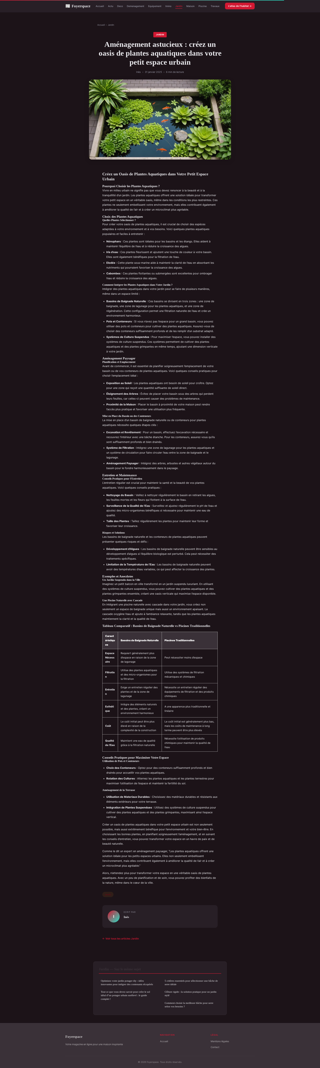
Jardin (178, 6)
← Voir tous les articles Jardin (120, 938)
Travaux (215, 6)
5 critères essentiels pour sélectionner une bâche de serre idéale (191, 982)
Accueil (100, 6)
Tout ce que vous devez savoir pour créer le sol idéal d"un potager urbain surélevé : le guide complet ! (125, 995)
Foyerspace (77, 6)
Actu (110, 6)
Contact (215, 1047)
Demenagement (135, 6)
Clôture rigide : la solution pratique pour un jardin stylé (190, 993)
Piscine (202, 6)
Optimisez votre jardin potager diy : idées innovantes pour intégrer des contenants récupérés (127, 982)
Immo (168, 6)
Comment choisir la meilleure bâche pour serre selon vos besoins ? (189, 1004)
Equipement (154, 6)
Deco (120, 6)
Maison (190, 6)
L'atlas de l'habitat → (240, 6)
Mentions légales (220, 1041)
